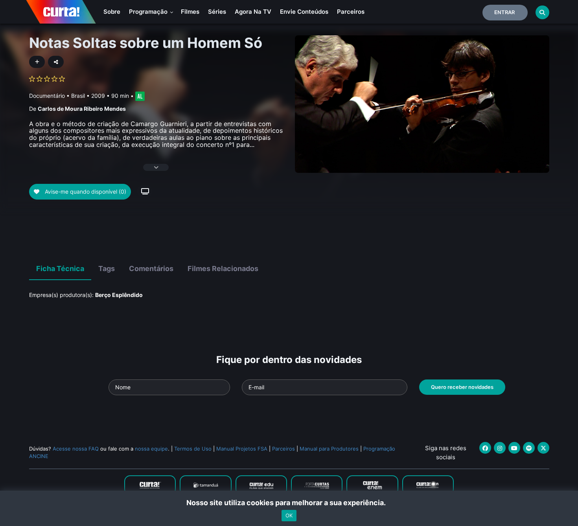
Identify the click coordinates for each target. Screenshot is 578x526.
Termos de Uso (193, 448)
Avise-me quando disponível (84, 191)
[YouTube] (514, 448)
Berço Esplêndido (119, 294)
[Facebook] (485, 448)
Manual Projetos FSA (241, 448)
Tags (106, 268)
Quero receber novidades (462, 387)
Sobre (111, 11)
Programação (149, 11)
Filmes (190, 11)
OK (289, 515)
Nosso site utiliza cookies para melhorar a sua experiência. (289, 503)
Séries (217, 11)
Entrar (504, 12)
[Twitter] (543, 448)
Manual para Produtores (329, 448)
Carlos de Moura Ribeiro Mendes (82, 108)
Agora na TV (253, 11)
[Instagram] (500, 448)
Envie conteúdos (304, 11)
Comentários (151, 268)
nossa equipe (151, 448)
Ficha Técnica (60, 268)
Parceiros (350, 11)
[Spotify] (529, 448)
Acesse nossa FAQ (76, 448)
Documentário (47, 95)
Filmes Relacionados (223, 268)
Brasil (78, 95)
